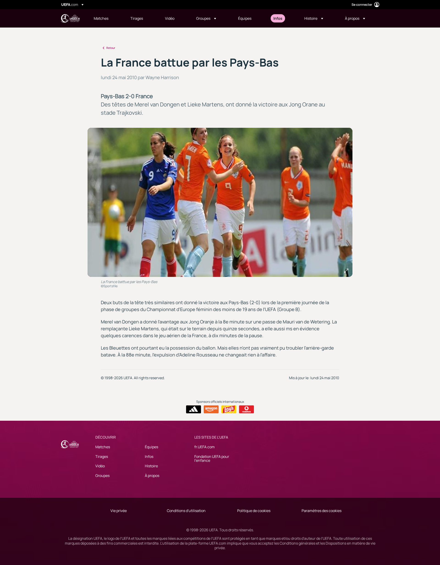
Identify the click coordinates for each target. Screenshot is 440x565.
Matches (102, 446)
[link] (101, 18)
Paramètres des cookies (321, 510)
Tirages (101, 456)
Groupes (102, 475)
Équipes (151, 446)
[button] (206, 18)
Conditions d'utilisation (186, 510)
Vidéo (100, 465)
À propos (152, 475)
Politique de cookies (253, 510)
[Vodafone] (246, 409)
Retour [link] (110, 48)
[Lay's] (228, 409)
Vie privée (118, 510)
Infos (149, 456)
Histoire (151, 465)
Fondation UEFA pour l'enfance (211, 458)
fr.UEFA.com (204, 446)
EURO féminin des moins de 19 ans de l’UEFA (70, 18)
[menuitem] (106, 18)
